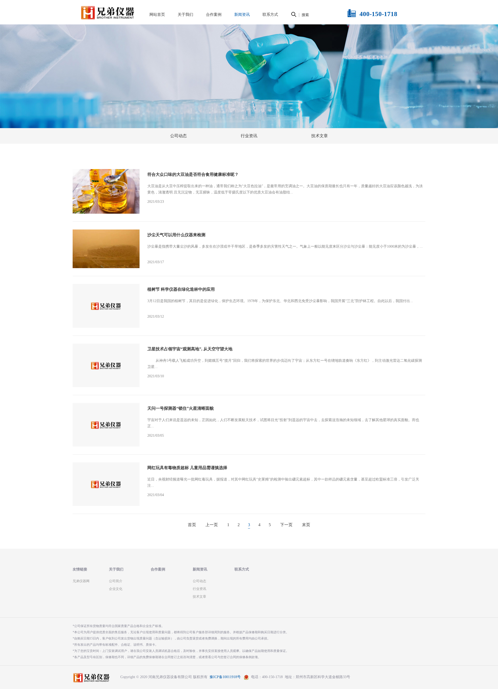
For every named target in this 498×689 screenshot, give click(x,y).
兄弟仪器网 (81, 581)
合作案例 (158, 569)
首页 (192, 525)
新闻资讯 (200, 569)
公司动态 (178, 136)
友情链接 (80, 569)
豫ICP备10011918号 (225, 677)
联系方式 (241, 569)
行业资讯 (249, 136)
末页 (306, 525)
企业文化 (115, 589)
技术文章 (319, 136)
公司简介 (115, 581)
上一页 (211, 525)
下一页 (286, 525)
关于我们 (116, 569)
